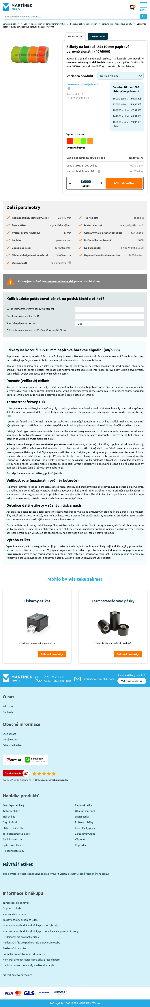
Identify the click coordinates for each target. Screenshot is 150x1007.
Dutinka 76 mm (98, 36)
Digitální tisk (10, 822)
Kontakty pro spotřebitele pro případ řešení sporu (31, 959)
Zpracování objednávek (16, 902)
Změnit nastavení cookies (17, 974)
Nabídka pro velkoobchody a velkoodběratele (29, 965)
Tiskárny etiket (11, 810)
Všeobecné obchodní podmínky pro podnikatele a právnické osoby (40, 931)
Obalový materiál (85, 810)
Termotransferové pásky (16, 833)
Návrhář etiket (18, 864)
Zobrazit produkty (52, 654)
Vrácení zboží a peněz (15, 914)
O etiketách (9, 733)
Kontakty (8, 711)
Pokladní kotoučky (13, 850)
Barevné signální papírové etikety (117, 23)
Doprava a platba (12, 908)
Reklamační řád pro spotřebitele (21, 936)
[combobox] (120, 75)
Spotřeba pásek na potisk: (20, 323)
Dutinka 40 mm (75, 36)
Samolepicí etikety (11, 23)
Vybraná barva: (75, 147)
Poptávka (80, 845)
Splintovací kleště (13, 845)
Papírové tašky (83, 805)
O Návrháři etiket (13, 745)
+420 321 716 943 (58, 678)
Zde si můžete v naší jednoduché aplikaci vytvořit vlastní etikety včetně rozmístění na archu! (56, 873)
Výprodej (80, 839)
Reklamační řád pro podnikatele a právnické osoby (31, 942)
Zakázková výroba (85, 833)
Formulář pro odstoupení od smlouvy (24, 953)
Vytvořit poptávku (131, 681)
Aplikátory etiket (12, 839)
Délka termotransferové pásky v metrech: (30, 308)
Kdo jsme (8, 706)
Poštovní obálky (84, 822)
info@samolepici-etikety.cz (98, 678)
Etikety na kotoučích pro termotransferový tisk (44, 23)
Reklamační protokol (15, 948)
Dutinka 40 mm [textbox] (109, 75)
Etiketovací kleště (13, 827)
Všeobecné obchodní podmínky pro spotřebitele (30, 925)
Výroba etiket (10, 739)
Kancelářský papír (85, 827)
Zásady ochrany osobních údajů (20, 919)
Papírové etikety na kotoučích (83, 23)
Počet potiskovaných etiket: (22, 315)
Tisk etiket (9, 816)
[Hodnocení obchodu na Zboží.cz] (16, 776)
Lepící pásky (82, 816)
